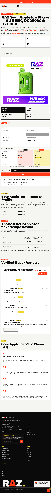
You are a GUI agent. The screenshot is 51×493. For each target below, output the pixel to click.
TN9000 (28, 428)
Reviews (4, 456)
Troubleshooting (5, 450)
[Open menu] (21, 6)
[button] (48, 490)
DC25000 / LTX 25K (21, 30)
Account (4, 475)
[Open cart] (18, 6)
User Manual (5, 448)
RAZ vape (41, 29)
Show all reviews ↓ (11, 329)
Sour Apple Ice (30, 134)
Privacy (3, 471)
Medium (3, 431)
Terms (3, 473)
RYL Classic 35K (34, 30)
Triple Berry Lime (31, 144)
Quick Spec (7, 53)
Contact (28, 448)
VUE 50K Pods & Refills (31, 421)
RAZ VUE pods (40, 236)
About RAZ (4, 465)
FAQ (27, 450)
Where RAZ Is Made (6, 458)
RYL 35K (28, 424)
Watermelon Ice (31, 140)
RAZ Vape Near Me (31, 434)
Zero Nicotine (30, 430)
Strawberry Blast (31, 130)
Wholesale (4, 467)
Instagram (9, 429)
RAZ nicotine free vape (41, 32)
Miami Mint (5, 130)
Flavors (8, 9)
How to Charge (5, 454)
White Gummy (6, 134)
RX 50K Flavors (30, 423)
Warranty (29, 452)
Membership (4, 469)
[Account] (15, 6)
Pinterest (21, 429)
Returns (28, 460)
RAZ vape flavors (16, 33)
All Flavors (29, 432)
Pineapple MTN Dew (31, 137)
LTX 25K (28, 426)
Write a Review (42, 273)
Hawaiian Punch (7, 144)
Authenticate (29, 454)
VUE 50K (5, 30)
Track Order (29, 456)
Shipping (28, 458)
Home (3, 9)
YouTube (15, 429)
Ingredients (4, 452)
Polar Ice (5, 140)
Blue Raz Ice (6, 137)
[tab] (13, 110)
